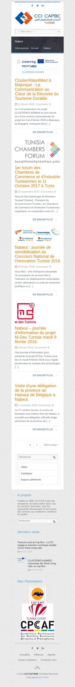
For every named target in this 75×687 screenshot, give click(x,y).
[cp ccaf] (37, 630)
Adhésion (38, 655)
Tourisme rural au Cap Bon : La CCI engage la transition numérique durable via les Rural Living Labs (36, 545)
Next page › (51, 444)
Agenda (51, 655)
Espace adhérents (31, 479)
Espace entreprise (27, 660)
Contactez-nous (49, 660)
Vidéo (24, 467)
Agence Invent (41, 677)
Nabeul (47, 48)
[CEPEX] (37, 613)
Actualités (25, 655)
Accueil (35, 48)
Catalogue (26, 473)
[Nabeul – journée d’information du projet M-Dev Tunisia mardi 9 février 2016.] (25, 322)
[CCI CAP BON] (37, 18)
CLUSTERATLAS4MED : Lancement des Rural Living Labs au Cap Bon (42, 563)
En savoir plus (45, 132)
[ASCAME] (37, 595)
